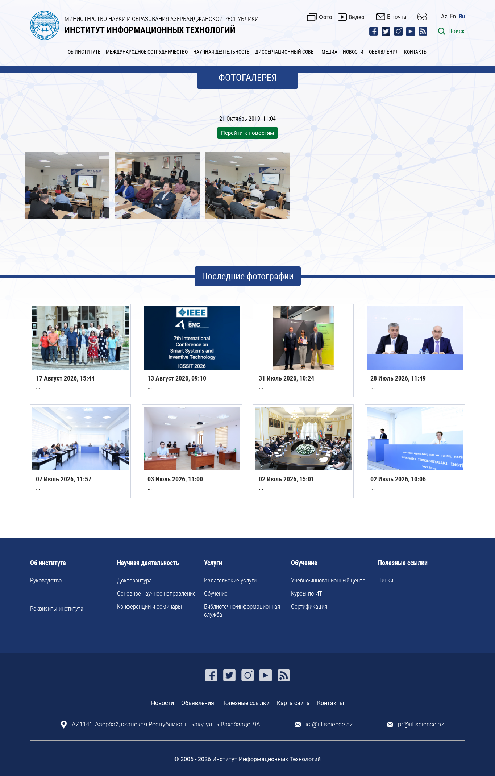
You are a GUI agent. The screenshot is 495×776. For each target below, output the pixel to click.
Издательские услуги (230, 580)
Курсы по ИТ (306, 593)
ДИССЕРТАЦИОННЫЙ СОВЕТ (285, 52)
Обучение (216, 593)
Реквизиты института (56, 608)
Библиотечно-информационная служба (242, 610)
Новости (162, 703)
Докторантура (134, 580)
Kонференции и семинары (149, 606)
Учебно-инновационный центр (328, 580)
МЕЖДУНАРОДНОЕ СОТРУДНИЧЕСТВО (147, 52)
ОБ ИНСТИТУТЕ (84, 52)
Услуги (213, 563)
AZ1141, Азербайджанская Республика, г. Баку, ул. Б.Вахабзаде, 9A (166, 724)
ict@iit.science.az (329, 724)
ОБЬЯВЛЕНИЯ (384, 52)
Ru (462, 16)
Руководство (46, 580)
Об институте (48, 563)
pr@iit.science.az (421, 724)
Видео (357, 17)
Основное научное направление (156, 593)
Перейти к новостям (247, 133)
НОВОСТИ (353, 52)
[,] (67, 185)
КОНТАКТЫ (416, 52)
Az (444, 16)
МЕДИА (329, 52)
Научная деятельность (148, 563)
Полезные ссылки (403, 563)
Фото (325, 17)
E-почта (396, 16)
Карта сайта (293, 703)
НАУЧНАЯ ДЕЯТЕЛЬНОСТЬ (221, 52)
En (453, 16)
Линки (385, 580)
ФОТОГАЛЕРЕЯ (248, 77)
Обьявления (197, 703)
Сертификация (309, 606)
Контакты (330, 703)
